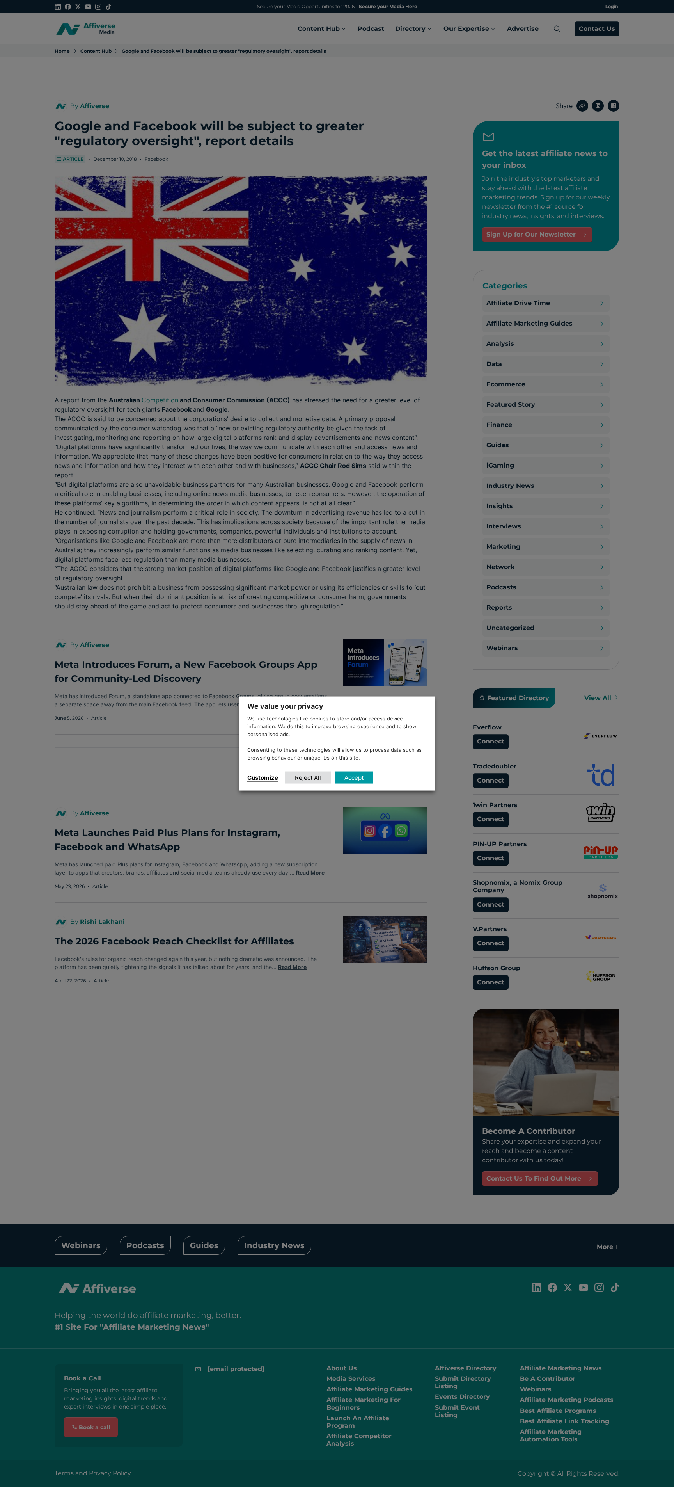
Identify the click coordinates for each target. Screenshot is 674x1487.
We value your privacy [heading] (285, 706)
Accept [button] (354, 777)
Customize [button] (262, 777)
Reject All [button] (308, 777)
